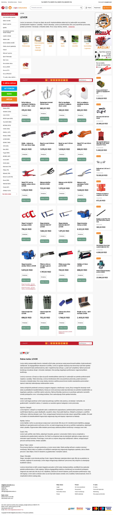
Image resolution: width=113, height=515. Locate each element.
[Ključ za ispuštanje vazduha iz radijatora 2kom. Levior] (66, 93)
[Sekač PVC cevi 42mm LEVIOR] (84, 134)
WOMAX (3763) (7, 111)
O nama (95, 487)
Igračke (5, 27)
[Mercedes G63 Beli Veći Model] (101, 110)
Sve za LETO (6, 70)
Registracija (59, 489)
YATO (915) (6, 146)
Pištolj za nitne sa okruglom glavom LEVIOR (45, 265)
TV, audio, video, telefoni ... (9, 77)
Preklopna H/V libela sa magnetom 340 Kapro (102, 194)
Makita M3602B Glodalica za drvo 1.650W (103, 271)
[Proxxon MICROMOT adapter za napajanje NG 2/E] (101, 84)
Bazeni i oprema (7, 24)
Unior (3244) (6, 115)
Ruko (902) (6, 149)
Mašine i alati (6, 39)
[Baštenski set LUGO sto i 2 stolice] (101, 162)
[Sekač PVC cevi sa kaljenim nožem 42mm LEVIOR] (29, 173)
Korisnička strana (12, 2)
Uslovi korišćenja (79, 491)
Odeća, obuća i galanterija (9, 46)
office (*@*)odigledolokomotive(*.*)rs (14, 509)
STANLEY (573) (7, 190)
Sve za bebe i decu (7, 63)
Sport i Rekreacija (7, 56)
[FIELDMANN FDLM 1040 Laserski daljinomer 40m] (101, 239)
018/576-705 (60, 2)
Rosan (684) (6, 180)
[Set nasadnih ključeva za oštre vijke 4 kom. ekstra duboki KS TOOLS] (101, 136)
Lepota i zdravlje (7, 36)
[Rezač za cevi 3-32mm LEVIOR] (66, 134)
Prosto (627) (6, 187)
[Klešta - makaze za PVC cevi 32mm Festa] (29, 134)
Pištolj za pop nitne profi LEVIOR (64, 265)
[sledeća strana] (67, 80)
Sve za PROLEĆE (7, 73)
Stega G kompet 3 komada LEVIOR (27, 224)
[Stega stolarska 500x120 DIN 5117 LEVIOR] (66, 214)
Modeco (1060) (7, 135)
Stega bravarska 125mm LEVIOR (82, 224)
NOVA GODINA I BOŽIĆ (9, 43)
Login (58, 487)
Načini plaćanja (79, 494)
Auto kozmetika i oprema (9, 17)
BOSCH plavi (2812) (8, 118)
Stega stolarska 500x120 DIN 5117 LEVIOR (64, 225)
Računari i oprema (7, 53)
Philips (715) (6, 170)
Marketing (4, 2)
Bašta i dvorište (7, 20)
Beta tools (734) (7, 166)
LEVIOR (22, 13)
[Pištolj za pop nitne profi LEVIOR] (66, 254)
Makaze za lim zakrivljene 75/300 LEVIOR (82, 184)
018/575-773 (46, 2)
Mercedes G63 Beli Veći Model (102, 117)
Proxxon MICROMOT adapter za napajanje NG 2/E (102, 91)
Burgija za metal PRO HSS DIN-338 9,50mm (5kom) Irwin (103, 220)
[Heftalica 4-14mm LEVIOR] (84, 254)
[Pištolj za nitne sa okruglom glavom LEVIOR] (47, 254)
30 (64, 80)
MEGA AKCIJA (9, 83)
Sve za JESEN (6, 67)
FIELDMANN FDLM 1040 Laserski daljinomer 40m (103, 246)
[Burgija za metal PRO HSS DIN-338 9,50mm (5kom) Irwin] (101, 212)
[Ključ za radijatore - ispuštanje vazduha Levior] (84, 93)
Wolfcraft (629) (6, 183)
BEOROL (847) (6, 156)
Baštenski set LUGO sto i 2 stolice (103, 169)
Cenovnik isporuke (98, 489)
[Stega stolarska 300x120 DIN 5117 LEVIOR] (47, 214)
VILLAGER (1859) (7, 122)
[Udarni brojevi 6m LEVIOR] (29, 302)
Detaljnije (72, 27)
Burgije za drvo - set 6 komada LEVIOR (83, 312)
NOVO (9, 94)
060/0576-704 (68, 2)
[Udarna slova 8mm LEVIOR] (66, 302)
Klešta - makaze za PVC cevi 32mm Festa (28, 144)
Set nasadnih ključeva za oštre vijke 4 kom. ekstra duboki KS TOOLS (102, 143)
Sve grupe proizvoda (99, 494)
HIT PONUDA (9, 88)
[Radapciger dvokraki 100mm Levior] (47, 93)
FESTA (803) (6, 163)
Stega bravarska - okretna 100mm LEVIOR (29, 265)
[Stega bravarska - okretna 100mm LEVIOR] (29, 254)
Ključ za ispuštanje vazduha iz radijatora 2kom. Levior (65, 104)
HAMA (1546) (6, 128)
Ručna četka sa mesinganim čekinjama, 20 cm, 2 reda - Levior (29, 104)
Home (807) (6, 159)
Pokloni (5, 49)
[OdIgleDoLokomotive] (14, 7)
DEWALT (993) (6, 142)
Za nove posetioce (80, 487)
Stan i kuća (5, 60)
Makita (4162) (6, 108)
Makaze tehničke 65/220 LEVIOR (45, 183)
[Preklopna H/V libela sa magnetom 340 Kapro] (101, 187)
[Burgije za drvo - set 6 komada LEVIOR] (84, 302)
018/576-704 (53, 2)
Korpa (58, 494)
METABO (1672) (7, 125)
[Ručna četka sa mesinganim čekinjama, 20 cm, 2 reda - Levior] (29, 93)
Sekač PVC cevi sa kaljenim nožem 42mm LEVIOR (28, 184)
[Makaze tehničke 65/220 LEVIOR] (47, 173)
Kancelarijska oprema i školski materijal (8, 31)
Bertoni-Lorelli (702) (8, 176)
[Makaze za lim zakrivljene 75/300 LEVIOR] (84, 173)
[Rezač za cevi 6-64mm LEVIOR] (47, 134)
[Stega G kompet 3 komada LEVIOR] (29, 214)
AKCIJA (9, 99)
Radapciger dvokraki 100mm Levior (46, 103)
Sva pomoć (78, 489)
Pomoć (20, 2)
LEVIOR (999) (6, 139)
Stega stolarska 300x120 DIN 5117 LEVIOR (45, 225)
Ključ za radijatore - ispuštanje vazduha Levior (83, 104)
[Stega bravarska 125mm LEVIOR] (84, 214)
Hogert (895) (6, 152)
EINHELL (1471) (6, 132)
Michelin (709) (6, 173)
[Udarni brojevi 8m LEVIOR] (47, 302)
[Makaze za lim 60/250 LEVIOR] (66, 173)
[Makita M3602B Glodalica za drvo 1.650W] (101, 264)
